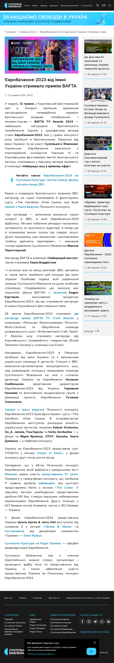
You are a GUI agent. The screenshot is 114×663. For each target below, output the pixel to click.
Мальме (11, 474)
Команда (43, 5)
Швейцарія (46, 483)
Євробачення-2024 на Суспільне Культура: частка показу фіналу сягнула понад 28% (47, 180)
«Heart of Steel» (50, 453)
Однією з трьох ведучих (24, 409)
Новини (35, 5)
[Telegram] (95, 621)
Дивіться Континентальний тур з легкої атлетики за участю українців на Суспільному (97, 159)
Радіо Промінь (50, 543)
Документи (54, 5)
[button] (98, 5)
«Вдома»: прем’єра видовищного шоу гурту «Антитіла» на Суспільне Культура (97, 208)
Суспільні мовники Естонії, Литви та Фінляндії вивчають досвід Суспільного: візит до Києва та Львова (97, 111)
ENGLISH (104, 652)
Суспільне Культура (19, 543)
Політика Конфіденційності (41, 654)
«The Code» (64, 487)
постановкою (14, 531)
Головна (10, 32)
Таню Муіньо (32, 535)
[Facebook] (82, 621)
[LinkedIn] (108, 621)
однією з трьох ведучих (22, 206)
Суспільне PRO (86, 5)
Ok (91, 651)
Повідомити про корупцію (94, 632)
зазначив (60, 292)
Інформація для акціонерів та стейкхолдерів (88, 598)
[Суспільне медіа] (98, 46)
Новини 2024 (27, 32)
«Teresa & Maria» (57, 526)
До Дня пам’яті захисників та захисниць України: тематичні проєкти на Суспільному (96, 63)
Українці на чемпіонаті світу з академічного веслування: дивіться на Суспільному (98, 305)
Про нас (27, 5)
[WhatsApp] (101, 621)
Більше (88, 331)
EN (104, 5)
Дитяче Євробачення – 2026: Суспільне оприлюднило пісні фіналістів (98, 256)
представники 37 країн (60, 474)
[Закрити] (94, 643)
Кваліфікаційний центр (70, 5)
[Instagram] (88, 621)
